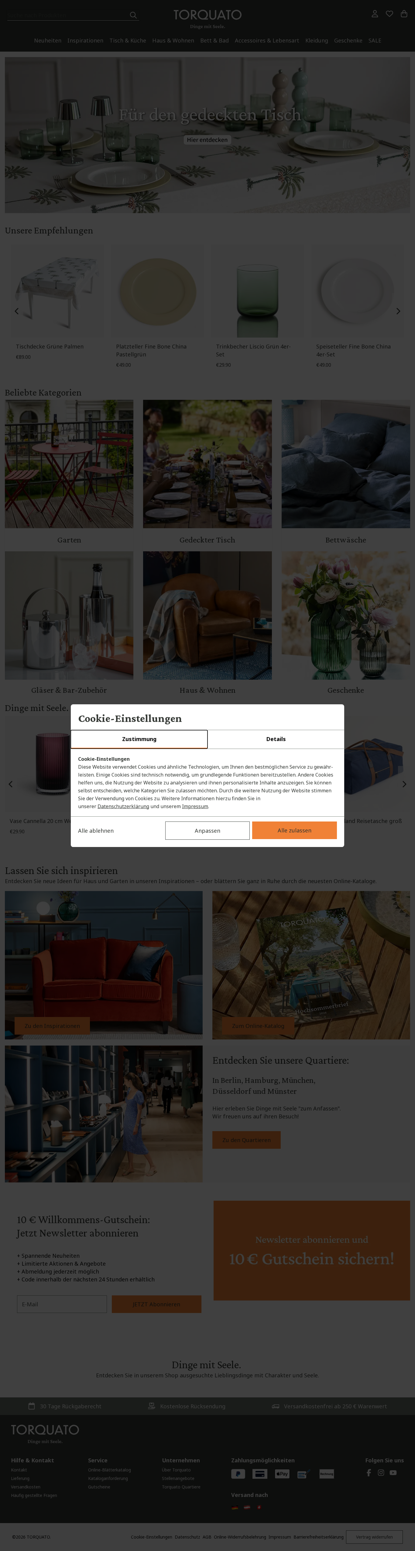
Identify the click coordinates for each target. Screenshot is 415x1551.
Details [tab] (276, 739)
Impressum (195, 806)
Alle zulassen (294, 830)
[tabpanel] (207, 782)
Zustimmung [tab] (139, 739)
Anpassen (207, 830)
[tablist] (207, 739)
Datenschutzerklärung (123, 806)
